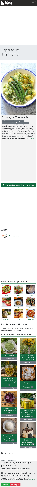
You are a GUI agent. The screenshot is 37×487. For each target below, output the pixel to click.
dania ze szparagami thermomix (10, 120)
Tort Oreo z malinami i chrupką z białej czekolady (28, 442)
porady (21, 120)
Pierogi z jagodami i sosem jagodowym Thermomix (9, 438)
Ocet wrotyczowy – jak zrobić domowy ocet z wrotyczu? (27, 357)
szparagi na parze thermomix (9, 122)
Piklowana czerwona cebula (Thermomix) (9, 410)
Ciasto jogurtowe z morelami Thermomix (28, 385)
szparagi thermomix (23, 122)
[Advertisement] (18, 26)
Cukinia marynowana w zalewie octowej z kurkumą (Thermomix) (28, 413)
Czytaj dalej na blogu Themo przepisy (18, 185)
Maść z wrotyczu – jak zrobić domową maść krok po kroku (9, 382)
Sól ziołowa (9, 355)
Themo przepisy (9, 358)
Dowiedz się (32, 479)
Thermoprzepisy (14, 236)
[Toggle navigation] (33, 3)
